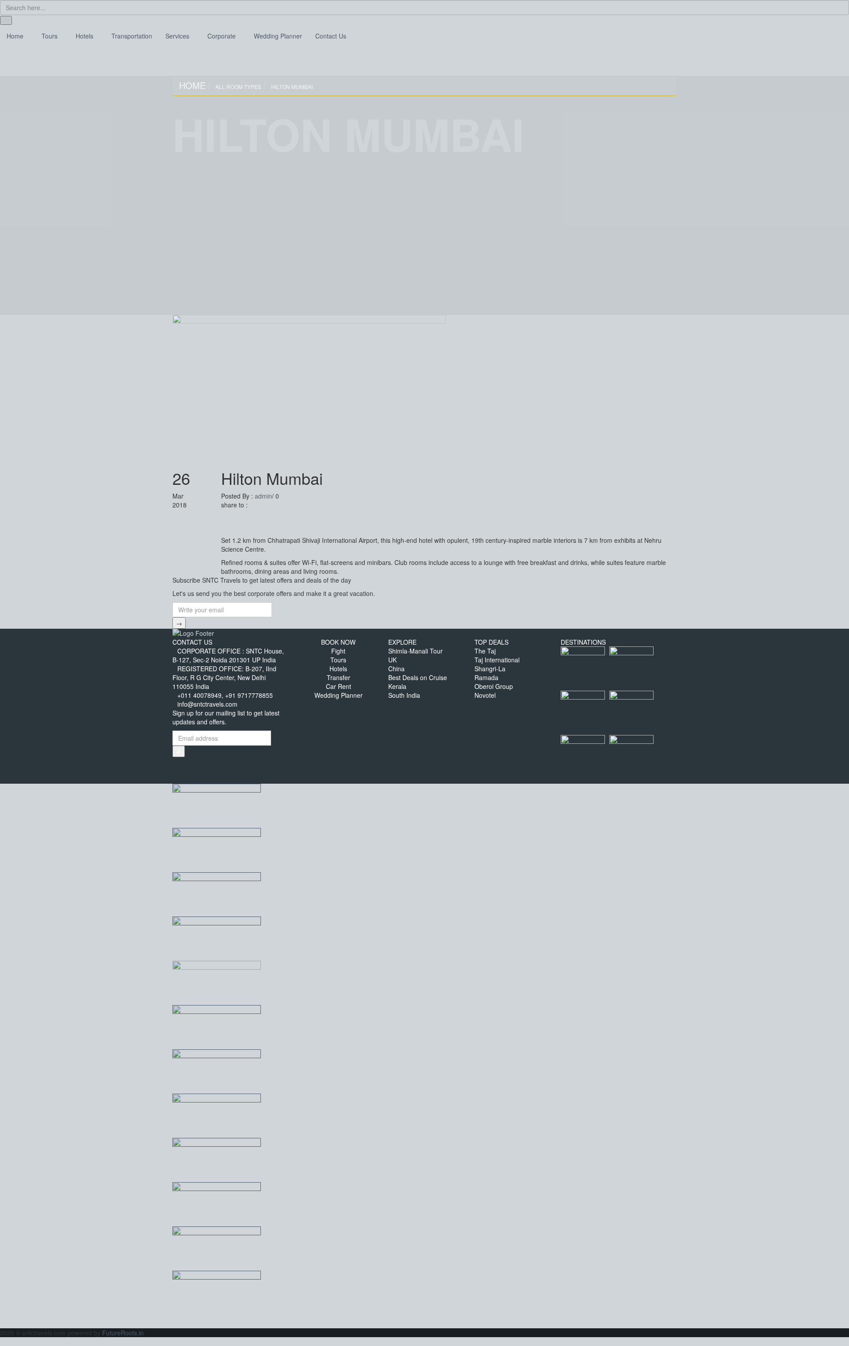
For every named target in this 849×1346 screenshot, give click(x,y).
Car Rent (338, 686)
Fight (338, 650)
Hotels (338, 668)
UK (392, 659)
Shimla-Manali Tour (415, 650)
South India (404, 695)
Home (192, 85)
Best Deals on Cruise (417, 677)
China (396, 668)
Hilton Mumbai (292, 86)
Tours (338, 659)
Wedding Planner (338, 695)
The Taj (485, 650)
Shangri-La (489, 668)
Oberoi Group (493, 686)
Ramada (486, 677)
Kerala (397, 686)
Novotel (485, 695)
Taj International (497, 659)
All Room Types (238, 86)
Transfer (338, 677)
